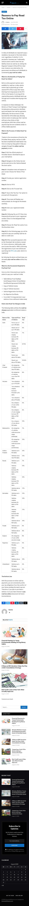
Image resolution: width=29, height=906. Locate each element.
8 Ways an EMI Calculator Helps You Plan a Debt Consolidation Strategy (19, 741)
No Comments (6, 24)
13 (14, 874)
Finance (4, 11)
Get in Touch (10, 895)
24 (3, 880)
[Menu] (3, 2)
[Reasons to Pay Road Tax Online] (14, 40)
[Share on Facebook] (5, 28)
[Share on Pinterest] (20, 28)
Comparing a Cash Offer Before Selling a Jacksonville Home (19, 751)
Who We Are (19, 895)
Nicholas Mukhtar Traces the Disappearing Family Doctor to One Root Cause (19, 731)
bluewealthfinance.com (7, 901)
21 (18, 877)
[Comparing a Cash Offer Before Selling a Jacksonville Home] (6, 751)
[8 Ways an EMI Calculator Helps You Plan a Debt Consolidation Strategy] (14, 656)
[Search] (26, 2)
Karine (7, 22)
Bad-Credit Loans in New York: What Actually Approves (19, 761)
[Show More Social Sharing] (25, 28)
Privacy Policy (15, 851)
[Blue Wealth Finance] (14, 2)
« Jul (3, 885)
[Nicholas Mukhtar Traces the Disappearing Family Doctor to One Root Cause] (6, 732)
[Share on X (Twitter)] (12, 28)
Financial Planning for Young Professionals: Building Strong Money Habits (14, 642)
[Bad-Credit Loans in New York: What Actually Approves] (14, 680)
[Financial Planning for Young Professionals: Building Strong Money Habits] (14, 631)
